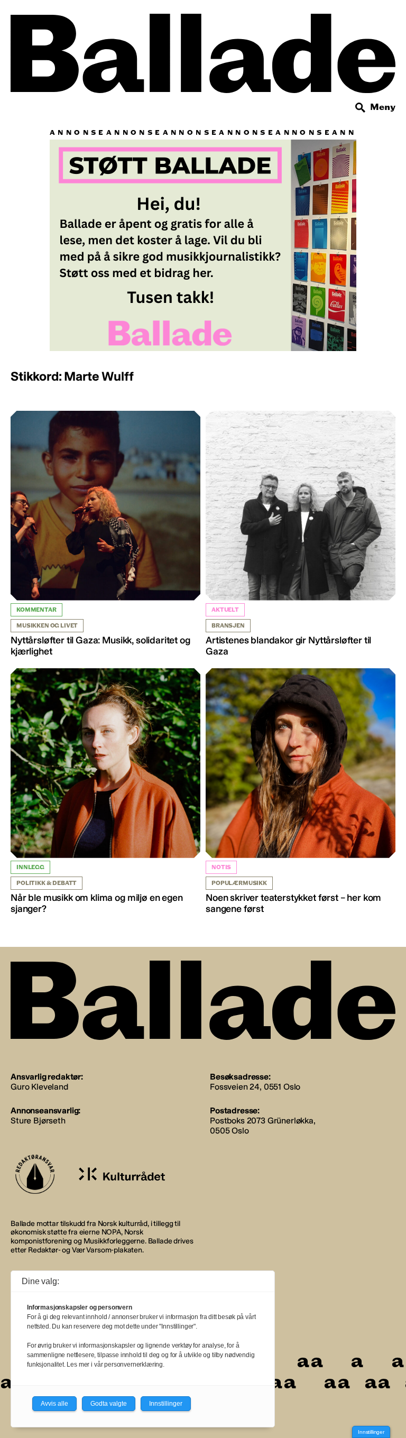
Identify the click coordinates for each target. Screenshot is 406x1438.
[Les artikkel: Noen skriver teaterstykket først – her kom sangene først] (300, 791)
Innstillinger (371, 1432)
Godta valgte (108, 1403)
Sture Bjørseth (38, 1121)
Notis (221, 867)
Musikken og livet (47, 625)
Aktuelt (225, 609)
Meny (382, 107)
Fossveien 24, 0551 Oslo (255, 1087)
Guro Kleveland (39, 1087)
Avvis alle (54, 1403)
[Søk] (360, 108)
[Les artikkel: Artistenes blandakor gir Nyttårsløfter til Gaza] (300, 534)
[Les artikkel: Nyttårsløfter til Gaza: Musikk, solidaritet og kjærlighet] (105, 534)
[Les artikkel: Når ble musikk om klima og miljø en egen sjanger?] (105, 791)
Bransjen (228, 625)
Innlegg (30, 867)
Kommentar (36, 609)
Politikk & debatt (46, 883)
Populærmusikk (239, 883)
